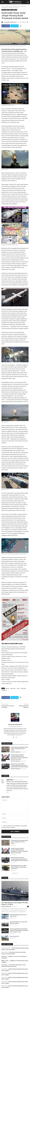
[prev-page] (2, 771)
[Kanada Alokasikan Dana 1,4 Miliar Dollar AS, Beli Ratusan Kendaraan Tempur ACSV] (5, 868)
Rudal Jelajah (23, 688)
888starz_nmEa (4, 960)
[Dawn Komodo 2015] (5, 938)
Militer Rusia (13, 688)
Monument (3, 956)
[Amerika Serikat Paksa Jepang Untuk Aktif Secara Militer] (5, 923)
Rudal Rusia (4, 690)
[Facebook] (13, 737)
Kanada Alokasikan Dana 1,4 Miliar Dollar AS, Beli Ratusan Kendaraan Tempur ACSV (18, 867)
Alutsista (6, 6)
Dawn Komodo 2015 (14, 936)
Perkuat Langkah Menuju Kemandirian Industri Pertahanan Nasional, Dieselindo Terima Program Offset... (19, 930)
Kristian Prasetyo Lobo (15, 751)
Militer (8, 9)
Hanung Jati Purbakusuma (10, 22)
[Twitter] (16, 737)
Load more (14, 873)
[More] (20, 25)
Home (2, 6)
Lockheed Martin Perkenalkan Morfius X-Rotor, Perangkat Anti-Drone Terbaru (19, 749)
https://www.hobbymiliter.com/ (15, 726)
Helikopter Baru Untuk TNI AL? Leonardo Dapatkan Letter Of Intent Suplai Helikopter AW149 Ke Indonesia (19, 765)
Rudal (10, 6)
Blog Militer (4, 9)
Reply (8, 792)
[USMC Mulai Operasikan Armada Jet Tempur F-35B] (5, 916)
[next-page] (5, 771)
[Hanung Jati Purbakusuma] (2, 22)
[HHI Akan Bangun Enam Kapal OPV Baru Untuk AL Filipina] (15, 891)
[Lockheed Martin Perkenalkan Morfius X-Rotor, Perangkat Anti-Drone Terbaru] (5, 749)
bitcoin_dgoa (4, 964)
